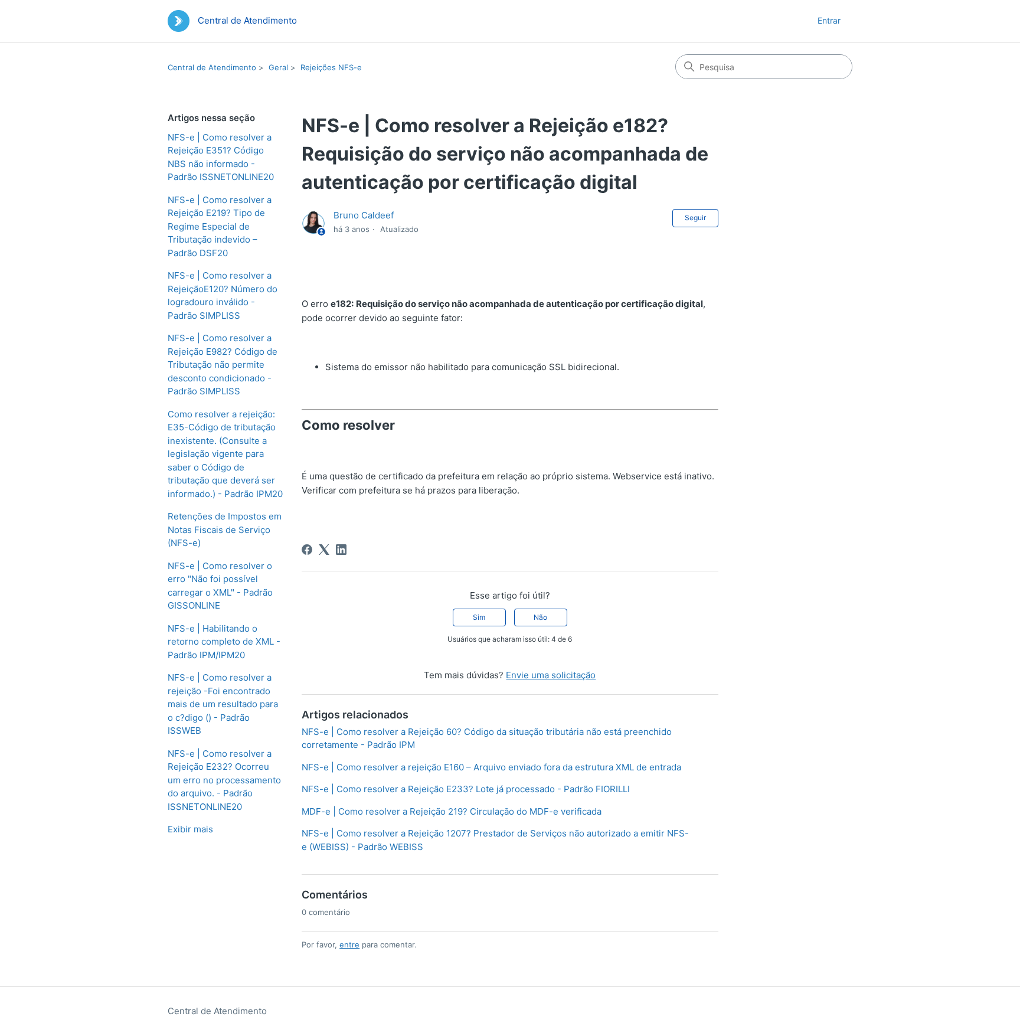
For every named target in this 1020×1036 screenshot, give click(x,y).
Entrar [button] (829, 20)
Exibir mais (190, 829)
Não (540, 617)
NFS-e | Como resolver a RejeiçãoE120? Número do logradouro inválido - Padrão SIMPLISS (222, 295)
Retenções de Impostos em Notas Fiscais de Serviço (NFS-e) (225, 529)
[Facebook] (307, 549)
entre (349, 944)
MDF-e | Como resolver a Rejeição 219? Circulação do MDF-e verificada (451, 811)
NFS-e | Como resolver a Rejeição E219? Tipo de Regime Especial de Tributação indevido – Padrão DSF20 (220, 226)
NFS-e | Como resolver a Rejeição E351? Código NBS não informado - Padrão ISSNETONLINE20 (221, 157)
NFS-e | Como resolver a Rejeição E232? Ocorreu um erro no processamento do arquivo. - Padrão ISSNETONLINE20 (224, 780)
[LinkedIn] (341, 549)
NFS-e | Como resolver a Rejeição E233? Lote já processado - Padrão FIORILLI (466, 789)
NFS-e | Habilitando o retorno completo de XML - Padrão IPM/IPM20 (224, 642)
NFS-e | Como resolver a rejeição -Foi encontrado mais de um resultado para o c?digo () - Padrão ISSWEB (223, 704)
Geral (278, 67)
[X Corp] (324, 549)
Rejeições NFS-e (331, 67)
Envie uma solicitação (551, 675)
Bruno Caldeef (364, 215)
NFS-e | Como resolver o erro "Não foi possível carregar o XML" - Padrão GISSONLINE (220, 586)
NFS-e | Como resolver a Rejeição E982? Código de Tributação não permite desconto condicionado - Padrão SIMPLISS (222, 364)
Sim (479, 617)
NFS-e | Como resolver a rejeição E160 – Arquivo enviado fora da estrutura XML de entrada (491, 767)
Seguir (695, 217)
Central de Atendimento (212, 67)
